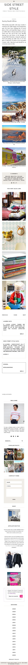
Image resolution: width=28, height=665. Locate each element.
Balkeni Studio (14, 663)
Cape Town (7, 177)
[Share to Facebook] (11, 183)
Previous (5, 315)
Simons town (7, 180)
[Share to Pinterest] (16, 183)
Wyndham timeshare (10, 545)
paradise (15, 178)
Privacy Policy (14, 659)
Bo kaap (20, 176)
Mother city (9, 178)
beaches (7, 176)
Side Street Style (9, 341)
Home (15, 315)
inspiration (20, 177)
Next (24, 315)
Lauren (5, 321)
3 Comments (14, 173)
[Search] (22, 441)
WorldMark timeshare (14, 539)
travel (22, 180)
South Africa (16, 180)
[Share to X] (13, 183)
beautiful (14, 176)
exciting (13, 177)
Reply (22, 334)
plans (21, 178)
